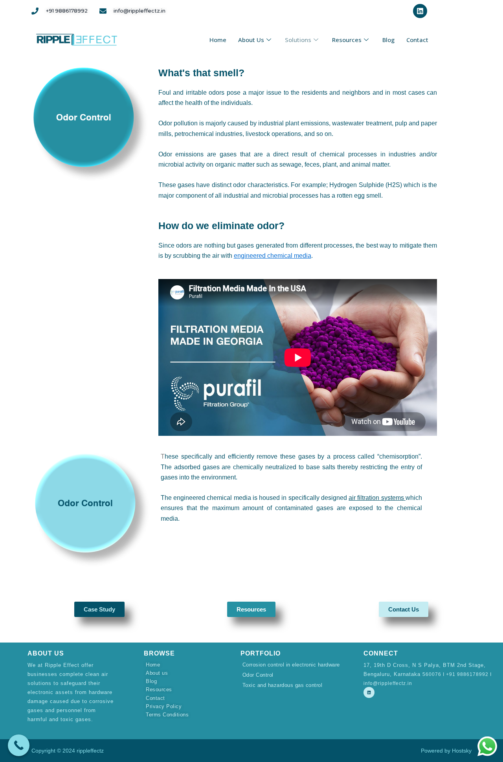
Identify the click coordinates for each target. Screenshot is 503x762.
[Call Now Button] (18, 745)
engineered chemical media (272, 255)
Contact (417, 40)
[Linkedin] (368, 692)
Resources (347, 40)
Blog (388, 40)
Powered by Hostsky (446, 750)
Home (217, 40)
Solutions (298, 40)
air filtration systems (377, 497)
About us (251, 40)
